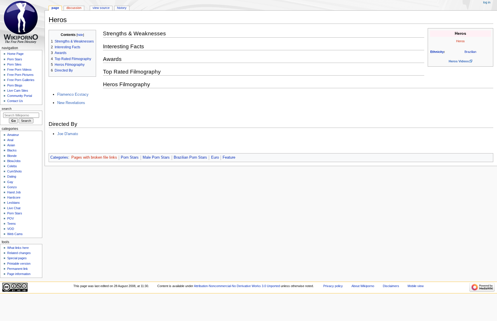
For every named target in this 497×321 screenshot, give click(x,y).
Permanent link (17, 268)
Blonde (12, 155)
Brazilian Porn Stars (190, 157)
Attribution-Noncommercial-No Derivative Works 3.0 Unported (237, 286)
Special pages (17, 258)
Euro (215, 157)
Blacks (12, 150)
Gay (10, 182)
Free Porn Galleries (21, 80)
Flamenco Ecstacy (73, 94)
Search (7, 108)
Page (55, 7)
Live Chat (13, 208)
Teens (11, 223)
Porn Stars (130, 157)
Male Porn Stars (156, 157)
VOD (10, 228)
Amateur (13, 135)
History (122, 7)
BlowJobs (14, 161)
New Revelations (71, 103)
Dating (11, 176)
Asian (11, 145)
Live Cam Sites (17, 90)
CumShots (14, 171)
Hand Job (14, 192)
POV (10, 218)
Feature (229, 157)
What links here (18, 247)
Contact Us (15, 101)
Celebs (12, 166)
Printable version (18, 263)
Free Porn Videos (19, 69)
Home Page (15, 53)
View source (101, 7)
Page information (18, 274)
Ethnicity (437, 51)
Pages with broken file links (94, 157)
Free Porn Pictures (20, 74)
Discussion (73, 7)
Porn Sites (14, 64)
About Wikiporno (362, 286)
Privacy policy (333, 286)
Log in (486, 2)
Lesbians (13, 202)
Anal (10, 140)
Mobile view (416, 286)
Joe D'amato (67, 134)
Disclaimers (391, 286)
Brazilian (470, 51)
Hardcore (13, 197)
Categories (59, 157)
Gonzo (12, 187)
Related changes (19, 253)
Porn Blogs (14, 85)
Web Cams (15, 234)
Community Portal (19, 95)
